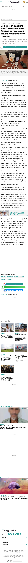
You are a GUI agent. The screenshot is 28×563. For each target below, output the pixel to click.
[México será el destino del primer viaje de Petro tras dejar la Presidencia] (4, 213)
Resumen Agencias (12, 80)
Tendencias (3, 495)
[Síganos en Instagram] (13, 534)
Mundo (3, 354)
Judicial (2, 424)
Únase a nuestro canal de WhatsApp (14, 287)
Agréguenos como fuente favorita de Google (14, 46)
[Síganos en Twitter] (11, 534)
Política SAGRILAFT (9, 555)
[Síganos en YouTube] (16, 534)
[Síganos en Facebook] (9, 534)
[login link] (27, 2)
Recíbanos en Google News (14, 290)
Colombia (9, 19)
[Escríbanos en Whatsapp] (20, 534)
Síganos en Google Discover (14, 284)
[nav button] (1, 2)
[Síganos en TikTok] (18, 534)
